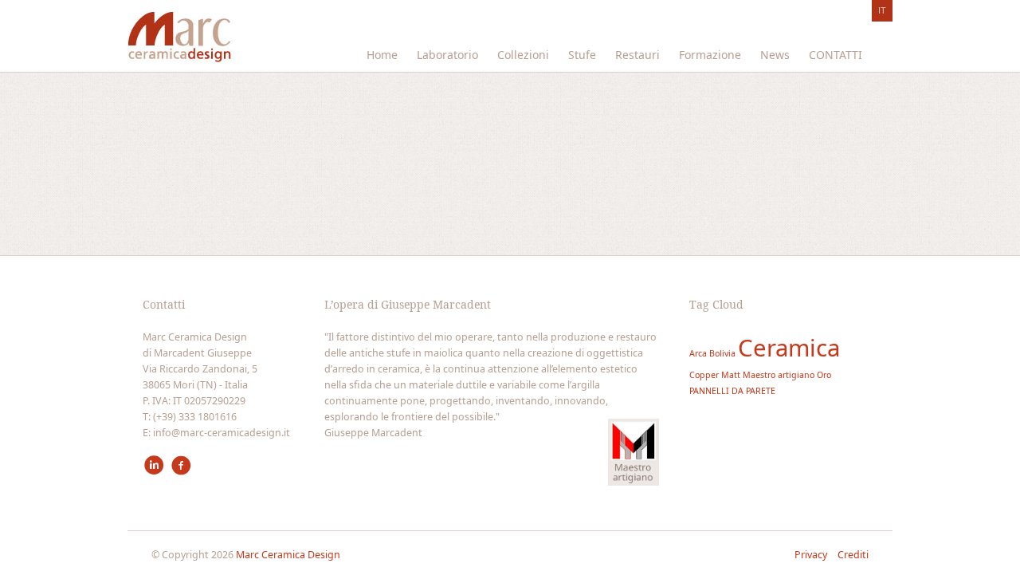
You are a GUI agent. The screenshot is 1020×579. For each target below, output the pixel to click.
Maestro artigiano (778, 374)
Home (382, 54)
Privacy (812, 554)
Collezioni (523, 54)
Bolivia (722, 353)
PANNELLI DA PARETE (732, 390)
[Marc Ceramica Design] (181, 41)
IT (882, 10)
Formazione (710, 54)
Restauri (637, 54)
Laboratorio (447, 54)
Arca (698, 353)
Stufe (582, 54)
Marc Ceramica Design (288, 554)
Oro (824, 374)
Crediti (853, 554)
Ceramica (789, 348)
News (775, 54)
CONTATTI (835, 54)
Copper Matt (714, 374)
